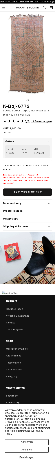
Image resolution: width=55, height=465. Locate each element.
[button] (3, 7)
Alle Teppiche (13, 356)
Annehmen (27, 442)
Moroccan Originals (17, 349)
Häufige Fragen (14, 309)
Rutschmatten (14, 370)
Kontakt (10, 323)
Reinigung (11, 377)
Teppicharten (13, 363)
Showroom (12, 396)
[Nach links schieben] (20, 100)
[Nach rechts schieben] (34, 100)
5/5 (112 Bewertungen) (38, 121)
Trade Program (14, 330)
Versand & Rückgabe (17, 316)
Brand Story (12, 403)
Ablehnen (27, 450)
